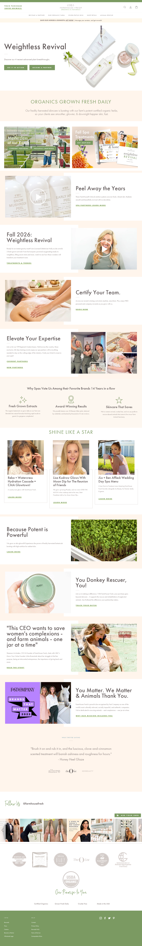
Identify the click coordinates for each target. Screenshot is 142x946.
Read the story (15, 668)
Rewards (6, 922)
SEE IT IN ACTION (15, 67)
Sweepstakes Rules (36, 936)
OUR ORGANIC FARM (56, 15)
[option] (71, 752)
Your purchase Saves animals (13, 7)
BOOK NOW (82, 309)
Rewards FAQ (35, 929)
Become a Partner (9, 933)
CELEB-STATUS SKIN (75, 15)
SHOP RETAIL (92, 15)
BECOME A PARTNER (37, 15)
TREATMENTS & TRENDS (19, 263)
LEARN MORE (60, 502)
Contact (33, 922)
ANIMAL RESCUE (106, 15)
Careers (6, 929)
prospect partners (44, 148)
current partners (19, 148)
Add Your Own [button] (129, 815)
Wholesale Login (9, 936)
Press (5, 926)
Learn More (15, 497)
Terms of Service (35, 933)
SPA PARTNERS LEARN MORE (91, 205)
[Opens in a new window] (100, 918)
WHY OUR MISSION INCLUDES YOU (94, 716)
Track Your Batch (86, 605)
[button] (3, 830)
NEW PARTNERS (15, 367)
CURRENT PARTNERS (17, 361)
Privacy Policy (35, 926)
